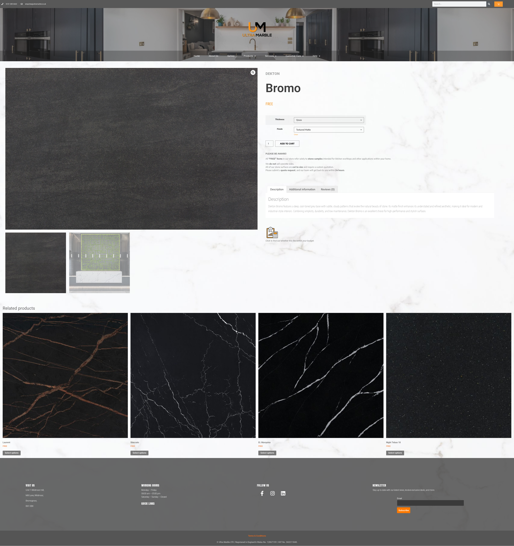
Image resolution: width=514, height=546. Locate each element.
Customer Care (293, 56)
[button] (253, 72)
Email (399, 498)
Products (248, 56)
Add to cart (287, 143)
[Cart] (498, 4)
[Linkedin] (283, 493)
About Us (213, 56)
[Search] (489, 4)
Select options (11, 453)
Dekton (273, 74)
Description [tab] (277, 189)
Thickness (279, 119)
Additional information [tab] (302, 189)
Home (197, 56)
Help (315, 56)
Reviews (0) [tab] (328, 189)
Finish (280, 129)
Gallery (231, 56)
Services (269, 56)
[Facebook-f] (262, 493)
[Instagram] (272, 493)
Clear (296, 134)
